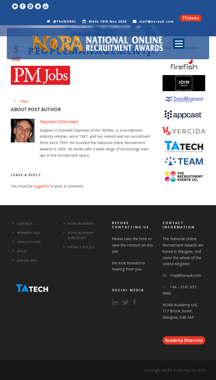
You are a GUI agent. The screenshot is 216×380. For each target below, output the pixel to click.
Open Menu (178, 43)
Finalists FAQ (29, 242)
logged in (41, 186)
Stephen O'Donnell (59, 122)
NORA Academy (81, 223)
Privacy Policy (81, 247)
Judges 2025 (27, 260)
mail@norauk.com (156, 21)
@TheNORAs (64, 21)
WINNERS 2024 (28, 233)
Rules (22, 251)
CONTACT (24, 223)
